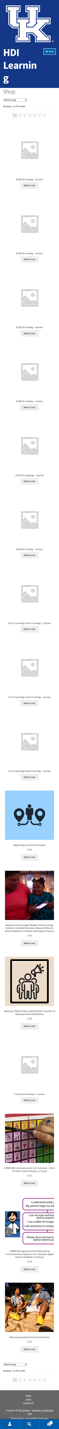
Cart (45, 1422)
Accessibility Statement (37, 1418)
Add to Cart (29, 185)
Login (28, 1399)
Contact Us (28, 1402)
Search (29, 1424)
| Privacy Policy (18, 1418)
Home (28, 1395)
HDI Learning (20, 65)
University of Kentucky (43, 1410)
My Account (10, 1424)
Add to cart (29, 857)
